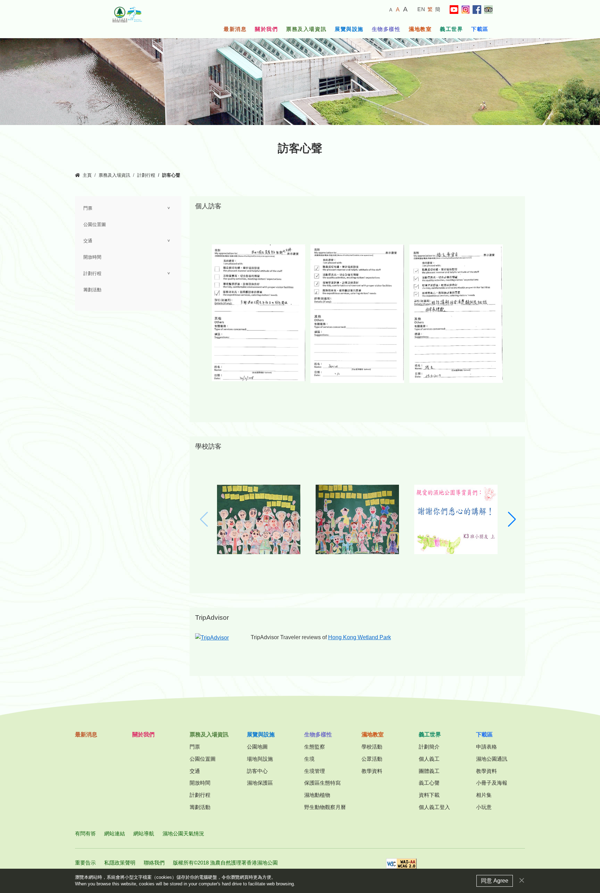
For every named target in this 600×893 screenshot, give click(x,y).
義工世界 (451, 29)
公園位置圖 (94, 224)
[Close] (521, 880)
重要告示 (85, 863)
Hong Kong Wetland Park (359, 637)
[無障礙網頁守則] (401, 865)
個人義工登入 (434, 807)
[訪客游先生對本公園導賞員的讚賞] (456, 313)
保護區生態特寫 (322, 783)
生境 (309, 759)
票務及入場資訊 (306, 29)
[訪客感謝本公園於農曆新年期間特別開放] (258, 312)
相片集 (484, 795)
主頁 (87, 175)
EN (421, 9)
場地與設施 (260, 759)
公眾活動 (371, 759)
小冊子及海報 (491, 783)
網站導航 (143, 833)
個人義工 (429, 759)
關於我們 (266, 29)
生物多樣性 (386, 29)
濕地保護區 (260, 783)
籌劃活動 (92, 289)
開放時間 (92, 257)
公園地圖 (257, 747)
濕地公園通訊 (491, 759)
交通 (87, 241)
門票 (87, 208)
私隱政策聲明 (119, 863)
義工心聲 (429, 783)
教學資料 (371, 771)
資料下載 (429, 795)
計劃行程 (146, 175)
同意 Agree (494, 881)
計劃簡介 (429, 747)
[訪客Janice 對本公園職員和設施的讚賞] (357, 313)
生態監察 (314, 747)
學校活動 (371, 747)
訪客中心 (257, 771)
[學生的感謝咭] (258, 519)
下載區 (480, 29)
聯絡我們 (154, 863)
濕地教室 (420, 29)
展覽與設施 (349, 29)
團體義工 (429, 771)
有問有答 (85, 833)
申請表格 (486, 747)
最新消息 (235, 29)
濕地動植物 (317, 795)
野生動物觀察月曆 (325, 807)
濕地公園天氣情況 (183, 833)
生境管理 (314, 771)
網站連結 (114, 833)
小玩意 (484, 807)
